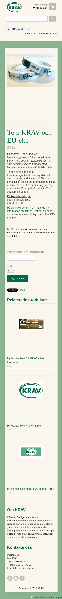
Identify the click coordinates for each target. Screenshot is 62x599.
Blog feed (22, 578)
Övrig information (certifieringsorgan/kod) (25, 252)
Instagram (16, 578)
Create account (36, 33)
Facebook (9, 578)
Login (54, 33)
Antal (9, 266)
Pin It (23, 290)
